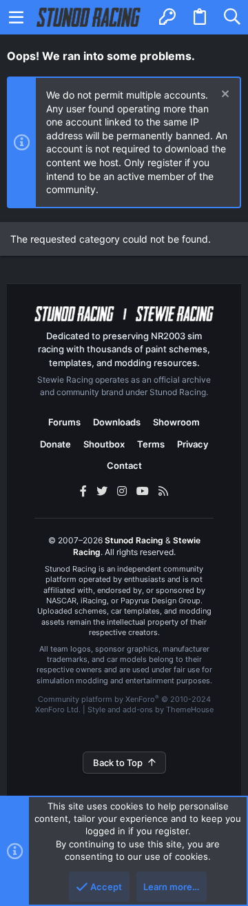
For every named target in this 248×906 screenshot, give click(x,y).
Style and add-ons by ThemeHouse (150, 709)
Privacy (192, 444)
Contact (124, 465)
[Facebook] (83, 491)
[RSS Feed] (163, 491)
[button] (16, 17)
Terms (151, 444)
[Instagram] (122, 491)
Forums (64, 421)
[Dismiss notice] (223, 95)
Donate (55, 444)
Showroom (176, 421)
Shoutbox (104, 444)
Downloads (117, 421)
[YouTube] (142, 491)
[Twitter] (101, 491)
